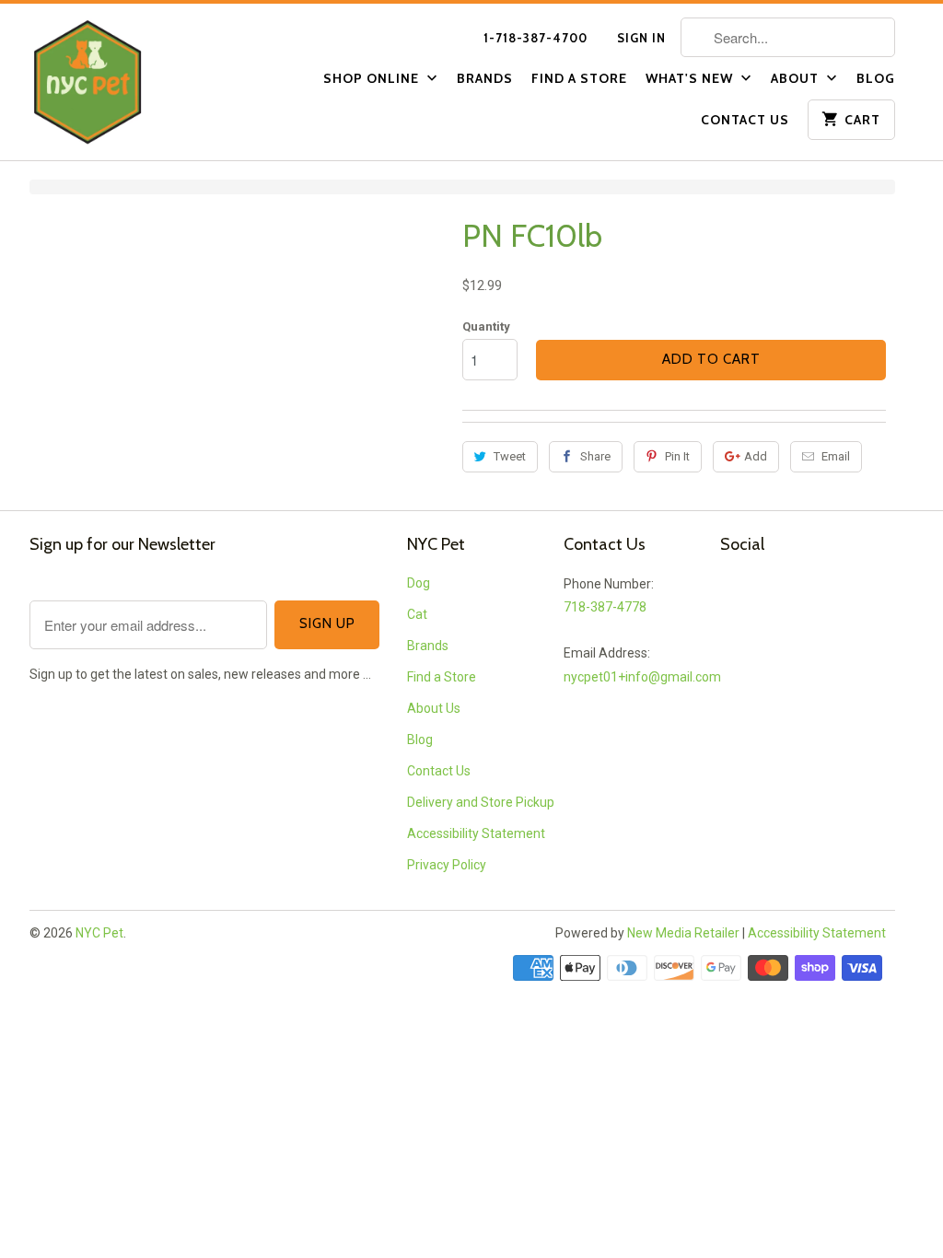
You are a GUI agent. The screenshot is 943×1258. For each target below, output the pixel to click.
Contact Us (745, 119)
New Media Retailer (683, 933)
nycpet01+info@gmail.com (642, 677)
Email (835, 456)
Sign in (641, 37)
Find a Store (579, 78)
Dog (418, 583)
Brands (485, 78)
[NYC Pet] (112, 81)
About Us (433, 708)
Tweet (510, 456)
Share (595, 456)
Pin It (677, 456)
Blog (875, 78)
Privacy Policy (446, 864)
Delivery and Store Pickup (480, 802)
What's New (691, 78)
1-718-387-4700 (535, 37)
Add (755, 456)
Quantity (486, 326)
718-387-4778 (605, 607)
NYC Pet (99, 933)
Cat (417, 614)
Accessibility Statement (476, 833)
